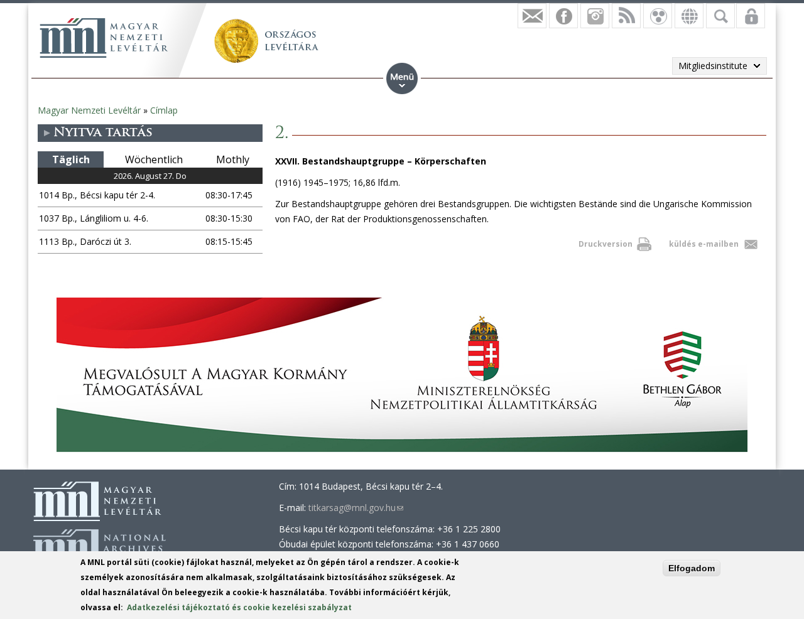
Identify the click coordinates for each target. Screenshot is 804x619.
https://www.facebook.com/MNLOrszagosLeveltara (563, 15)
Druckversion (606, 244)
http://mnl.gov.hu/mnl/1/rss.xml (626, 15)
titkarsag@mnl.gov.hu (355, 508)
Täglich (71, 159)
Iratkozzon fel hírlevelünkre (532, 15)
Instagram (594, 15)
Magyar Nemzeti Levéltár (89, 110)
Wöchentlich (154, 159)
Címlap (164, 110)
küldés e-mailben (704, 244)
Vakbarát (657, 15)
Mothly (232, 159)
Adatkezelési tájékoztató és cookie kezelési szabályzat (239, 607)
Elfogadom (691, 568)
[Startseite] (104, 38)
